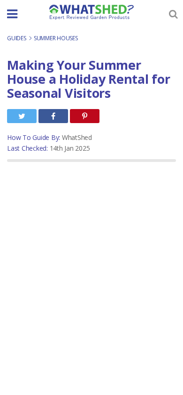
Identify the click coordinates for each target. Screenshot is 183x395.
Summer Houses (56, 38)
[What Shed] (91, 12)
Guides (17, 38)
